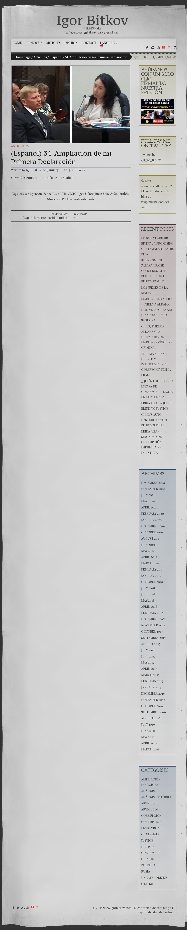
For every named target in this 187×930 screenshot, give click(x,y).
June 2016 (148, 730)
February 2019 (152, 569)
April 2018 (149, 606)
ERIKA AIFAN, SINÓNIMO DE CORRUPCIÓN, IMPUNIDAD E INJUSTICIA (152, 441)
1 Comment (79, 170)
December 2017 (153, 619)
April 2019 (149, 557)
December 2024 (153, 482)
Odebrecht (150, 853)
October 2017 (152, 631)
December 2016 (153, 693)
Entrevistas (151, 828)
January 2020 (151, 520)
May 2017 (147, 662)
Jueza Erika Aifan (106, 194)
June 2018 (148, 594)
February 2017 (152, 681)
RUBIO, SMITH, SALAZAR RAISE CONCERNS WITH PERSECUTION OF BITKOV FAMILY (154, 270)
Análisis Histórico (157, 797)
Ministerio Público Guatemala (66, 199)
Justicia (123, 194)
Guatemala (150, 834)
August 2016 (151, 718)
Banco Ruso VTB (54, 194)
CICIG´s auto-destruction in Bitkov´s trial (154, 419)
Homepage (23, 57)
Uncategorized (154, 877)
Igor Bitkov (92, 20)
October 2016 (152, 706)
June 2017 (148, 656)
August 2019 (151, 538)
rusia (91, 199)
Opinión (147, 859)
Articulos (40, 57)
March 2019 (150, 563)
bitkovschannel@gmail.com (102, 32)
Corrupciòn (151, 815)
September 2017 (153, 637)
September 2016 (153, 712)
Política (148, 865)
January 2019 (151, 575)
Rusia (145, 871)
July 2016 (148, 724)
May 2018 (147, 600)
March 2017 (150, 675)
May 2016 (147, 737)
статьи (147, 884)
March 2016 (150, 749)
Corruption (151, 822)
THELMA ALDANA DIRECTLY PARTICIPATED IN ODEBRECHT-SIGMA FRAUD (156, 364)
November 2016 (153, 700)
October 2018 (152, 582)
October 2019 (152, 532)
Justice (147, 840)
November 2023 (153, 489)
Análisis (148, 791)
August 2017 (150, 644)
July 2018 (148, 588)
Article (147, 803)
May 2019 (147, 551)
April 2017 (149, 668)
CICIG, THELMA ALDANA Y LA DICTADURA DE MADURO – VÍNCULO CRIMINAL (156, 336)
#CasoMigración (30, 194)
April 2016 (149, 743)
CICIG (72, 194)
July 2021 (148, 495)
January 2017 (151, 687)
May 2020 (148, 501)
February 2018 (152, 613)
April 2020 (149, 507)
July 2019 (148, 545)
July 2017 (148, 650)
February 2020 (152, 513)
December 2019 (153, 526)
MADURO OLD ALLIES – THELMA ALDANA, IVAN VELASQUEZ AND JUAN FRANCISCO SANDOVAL (157, 309)
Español (66, 178)
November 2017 (153, 625)
